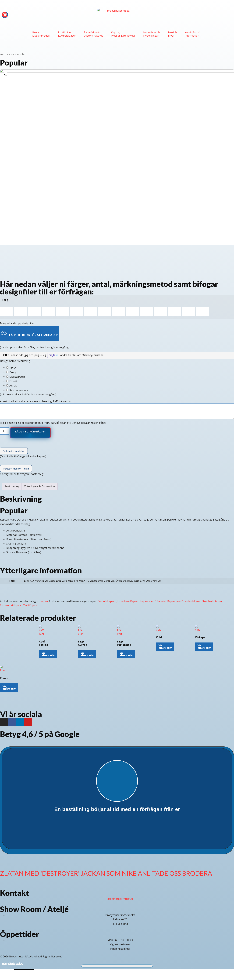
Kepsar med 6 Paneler (153, 601)
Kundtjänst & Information (192, 34)
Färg (5, 300)
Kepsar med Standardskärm (183, 601)
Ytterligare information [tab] (39, 486)
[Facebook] (12, 722)
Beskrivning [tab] (12, 486)
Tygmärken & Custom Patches (93, 34)
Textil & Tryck (172, 34)
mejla (52, 355)
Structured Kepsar (11, 605)
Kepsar (11, 54)
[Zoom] (5, 75)
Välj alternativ (48, 654)
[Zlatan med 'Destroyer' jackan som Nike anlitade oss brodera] (4, 862)
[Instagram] (4, 722)
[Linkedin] (20, 722)
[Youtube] (28, 722)
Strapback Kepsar (212, 601)
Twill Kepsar (30, 605)
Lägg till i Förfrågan (30, 431)
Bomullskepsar (107, 601)
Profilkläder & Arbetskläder (67, 34)
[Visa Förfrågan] (5, 15)
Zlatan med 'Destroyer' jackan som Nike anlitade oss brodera (106, 873)
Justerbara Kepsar (128, 601)
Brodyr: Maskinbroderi (41, 34)
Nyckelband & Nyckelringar (151, 34)
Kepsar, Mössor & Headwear (123, 34)
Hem (2, 54)
